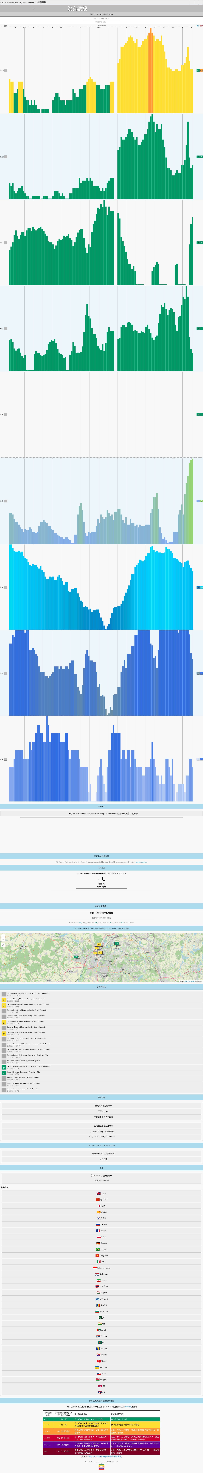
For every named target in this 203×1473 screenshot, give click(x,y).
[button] (95, 954)
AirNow (128, 1406)
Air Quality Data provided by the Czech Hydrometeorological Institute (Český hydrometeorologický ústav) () (101, 862)
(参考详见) (101, 1434)
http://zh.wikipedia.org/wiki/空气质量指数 (105, 1456)
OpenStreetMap (189, 981)
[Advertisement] (70, 835)
